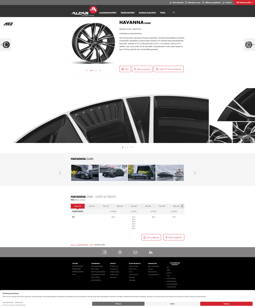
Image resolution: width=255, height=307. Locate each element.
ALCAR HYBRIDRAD (172, 284)
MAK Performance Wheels (98, 274)
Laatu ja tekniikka (133, 274)
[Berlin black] (5, 44)
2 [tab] (93, 70)
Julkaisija (150, 269)
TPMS (73, 274)
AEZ (91, 245)
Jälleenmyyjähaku (213, 2)
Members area (194, 2)
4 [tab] (132, 147)
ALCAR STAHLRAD (96, 280)
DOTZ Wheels (95, 269)
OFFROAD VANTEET (77, 272)
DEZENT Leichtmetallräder (98, 272)
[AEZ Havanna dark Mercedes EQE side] (142, 173)
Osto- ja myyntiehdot (153, 266)
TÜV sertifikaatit (153, 237)
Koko (127, 69)
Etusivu (73, 245)
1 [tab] (91, 70)
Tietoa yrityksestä (133, 266)
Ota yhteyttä (178, 2)
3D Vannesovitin (243, 2)
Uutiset (228, 2)
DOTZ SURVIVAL (95, 277)
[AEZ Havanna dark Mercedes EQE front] (85, 173)
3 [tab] (96, 70)
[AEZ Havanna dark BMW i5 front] (113, 173)
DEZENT (169, 273)
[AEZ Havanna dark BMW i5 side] (170, 173)
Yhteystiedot (132, 280)
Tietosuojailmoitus (152, 272)
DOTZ (168, 270)
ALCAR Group (132, 269)
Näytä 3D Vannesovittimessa (170, 69)
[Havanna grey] (249, 44)
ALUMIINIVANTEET (82, 245)
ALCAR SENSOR (171, 287)
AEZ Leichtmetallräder (97, 266)
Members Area (114, 274)
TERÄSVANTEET (76, 269)
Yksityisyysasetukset (153, 274)
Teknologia (132, 277)
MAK (168, 276)
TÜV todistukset (114, 269)
